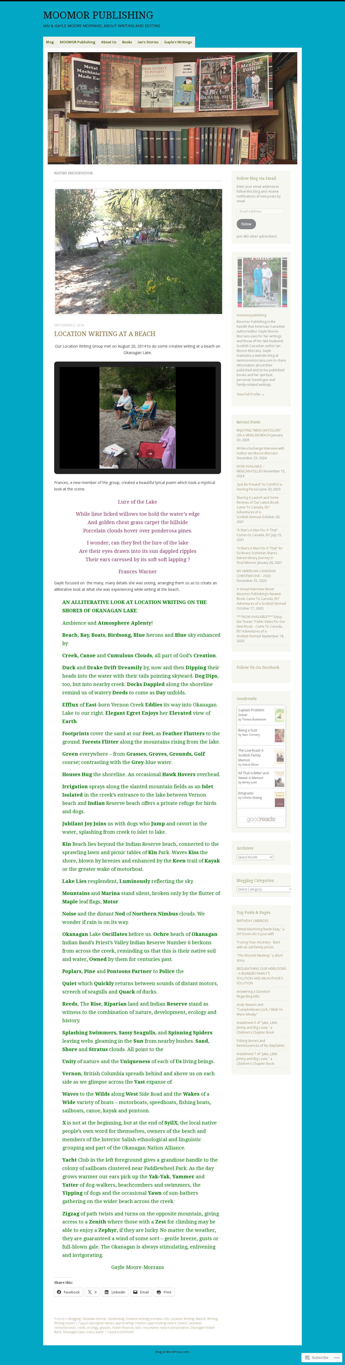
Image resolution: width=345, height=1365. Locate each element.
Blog (50, 42)
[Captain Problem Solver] (280, 722)
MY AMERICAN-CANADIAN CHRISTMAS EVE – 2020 (256, 573)
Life (166, 1319)
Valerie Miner (250, 764)
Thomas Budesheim (254, 719)
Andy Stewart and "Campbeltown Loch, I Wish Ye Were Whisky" (260, 1009)
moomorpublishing (251, 315)
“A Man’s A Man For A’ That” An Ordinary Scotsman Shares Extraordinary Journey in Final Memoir (259, 555)
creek (81, 1327)
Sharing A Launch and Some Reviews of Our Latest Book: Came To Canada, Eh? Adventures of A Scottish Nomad (258, 507)
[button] (125, 454)
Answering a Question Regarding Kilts (253, 994)
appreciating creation (130, 1323)
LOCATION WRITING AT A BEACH (105, 334)
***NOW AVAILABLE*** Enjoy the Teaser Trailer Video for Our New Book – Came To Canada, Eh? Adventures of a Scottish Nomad (261, 626)
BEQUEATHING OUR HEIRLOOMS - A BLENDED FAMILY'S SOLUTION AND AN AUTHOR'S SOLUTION (261, 975)
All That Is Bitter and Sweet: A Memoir (253, 775)
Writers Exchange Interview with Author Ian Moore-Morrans (260, 450)
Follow (246, 224)
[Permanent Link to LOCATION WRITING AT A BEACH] (138, 313)
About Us (108, 42)
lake (138, 1327)
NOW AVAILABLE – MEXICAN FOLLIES (250, 468)
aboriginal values (101, 1323)
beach (182, 1323)
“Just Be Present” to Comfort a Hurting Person (259, 486)
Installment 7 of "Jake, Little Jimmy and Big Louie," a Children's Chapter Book (257, 1059)
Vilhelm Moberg (252, 798)
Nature (201, 1319)
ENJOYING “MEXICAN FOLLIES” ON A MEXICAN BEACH (259, 432)
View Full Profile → (250, 394)
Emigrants (245, 793)
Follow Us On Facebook (258, 667)
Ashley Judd (249, 782)
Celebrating (116, 1319)
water (100, 1332)
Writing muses (64, 1323)
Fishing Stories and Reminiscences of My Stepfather (261, 1043)
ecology (92, 1327)
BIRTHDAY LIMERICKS (252, 920)
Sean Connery (251, 735)
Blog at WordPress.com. (173, 1352)
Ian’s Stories (148, 42)
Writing (212, 1319)
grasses (105, 1327)
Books (127, 42)
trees (90, 1332)
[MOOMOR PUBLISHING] (172, 108)
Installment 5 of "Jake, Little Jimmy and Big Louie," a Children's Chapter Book (257, 1027)
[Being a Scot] (280, 742)
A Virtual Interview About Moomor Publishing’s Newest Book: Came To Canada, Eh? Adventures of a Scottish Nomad (261, 596)
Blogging (74, 1319)
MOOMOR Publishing (77, 42)
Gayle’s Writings (178, 42)
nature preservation (174, 1327)
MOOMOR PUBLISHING (98, 15)
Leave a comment (121, 1332)
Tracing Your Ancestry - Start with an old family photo (258, 944)
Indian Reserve (123, 1327)
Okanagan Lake (74, 1332)
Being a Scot (247, 730)
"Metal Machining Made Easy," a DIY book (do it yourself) (260, 931)
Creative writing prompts (144, 1319)
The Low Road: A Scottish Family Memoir (251, 755)
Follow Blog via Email (256, 178)
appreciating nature (162, 1323)
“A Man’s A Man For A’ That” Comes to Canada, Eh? (257, 532)
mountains (150, 1327)
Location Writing (182, 1319)
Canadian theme (94, 1319)
